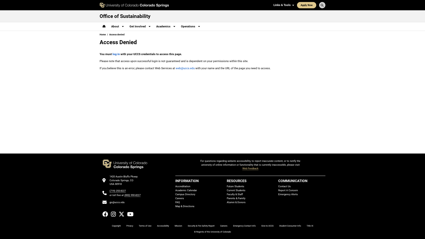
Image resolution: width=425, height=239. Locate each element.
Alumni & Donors (236, 202)
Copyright (116, 226)
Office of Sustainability (125, 16)
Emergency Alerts (288, 194)
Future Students (235, 186)
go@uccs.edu (117, 202)
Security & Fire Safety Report (201, 226)
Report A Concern (288, 190)
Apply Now (307, 5)
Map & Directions (184, 206)
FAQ (177, 202)
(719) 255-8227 (118, 190)
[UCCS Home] (134, 5)
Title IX (310, 226)
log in (116, 54)
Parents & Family (236, 198)
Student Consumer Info (290, 226)
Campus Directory (185, 194)
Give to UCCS (267, 226)
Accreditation (182, 186)
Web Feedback (250, 168)
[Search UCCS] (322, 5)
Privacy (129, 226)
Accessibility (163, 226)
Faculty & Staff (235, 194)
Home (103, 34)
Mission (178, 226)
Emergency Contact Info (244, 226)
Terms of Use (145, 226)
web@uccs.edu (185, 68)
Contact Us (284, 186)
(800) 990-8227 (132, 195)
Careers (179, 198)
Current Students (236, 190)
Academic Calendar (186, 190)
